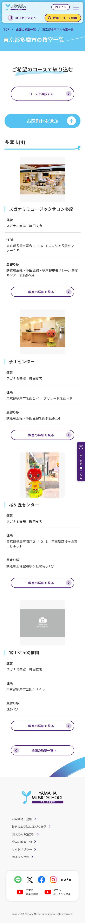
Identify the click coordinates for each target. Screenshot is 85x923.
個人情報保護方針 (23, 834)
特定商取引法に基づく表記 (29, 826)
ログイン (60, 7)
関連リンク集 (20, 857)
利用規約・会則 (22, 819)
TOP (6, 29)
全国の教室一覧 (26, 29)
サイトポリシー (22, 849)
